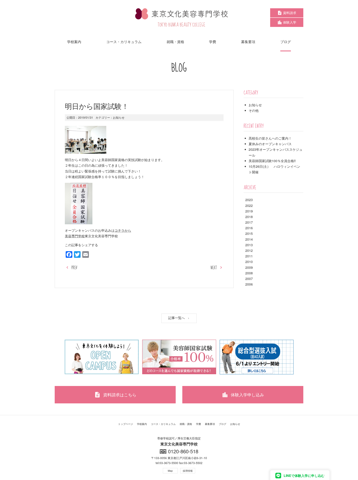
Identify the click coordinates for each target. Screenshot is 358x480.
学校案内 (142, 424)
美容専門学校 (75, 236)
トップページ (125, 424)
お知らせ (119, 117)
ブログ (222, 424)
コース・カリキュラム (163, 424)
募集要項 (210, 424)
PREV (74, 267)
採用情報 (188, 470)
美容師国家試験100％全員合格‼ (272, 160)
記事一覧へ (177, 318)
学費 (198, 424)
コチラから (123, 230)
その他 (254, 110)
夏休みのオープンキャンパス (270, 143)
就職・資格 (186, 424)
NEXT (214, 267)
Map (170, 470)
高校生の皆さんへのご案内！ (270, 138)
